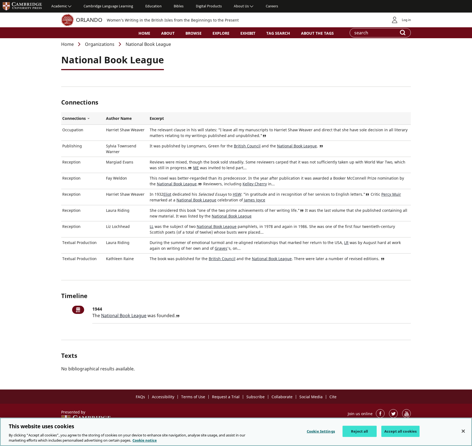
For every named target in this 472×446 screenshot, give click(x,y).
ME (196, 167)
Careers (272, 6)
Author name (119, 118)
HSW (237, 194)
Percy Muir (391, 194)
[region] (236, 432)
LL (152, 226)
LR (346, 242)
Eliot (167, 194)
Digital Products (209, 6)
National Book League (297, 145)
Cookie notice (144, 440)
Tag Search (278, 33)
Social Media (311, 396)
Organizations (99, 44)
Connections (83, 118)
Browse (193, 33)
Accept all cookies (400, 431)
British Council (247, 145)
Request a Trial (226, 396)
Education (153, 6)
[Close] (463, 431)
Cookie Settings (321, 431)
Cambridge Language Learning (108, 6)
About (168, 33)
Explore (221, 33)
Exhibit (247, 33)
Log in (406, 19)
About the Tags (317, 33)
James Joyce (254, 200)
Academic (59, 6)
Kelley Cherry (255, 183)
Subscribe (255, 396)
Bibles (179, 6)
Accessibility (163, 396)
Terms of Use (193, 396)
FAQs (140, 396)
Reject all (359, 431)
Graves (221, 248)
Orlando (89, 19)
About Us (241, 6)
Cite (333, 396)
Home (144, 33)
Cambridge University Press (22, 6)
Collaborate (282, 396)
